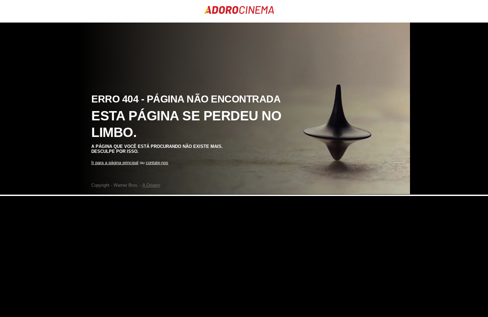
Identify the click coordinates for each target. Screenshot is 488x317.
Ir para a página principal (114, 162)
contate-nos (157, 162)
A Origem (151, 185)
